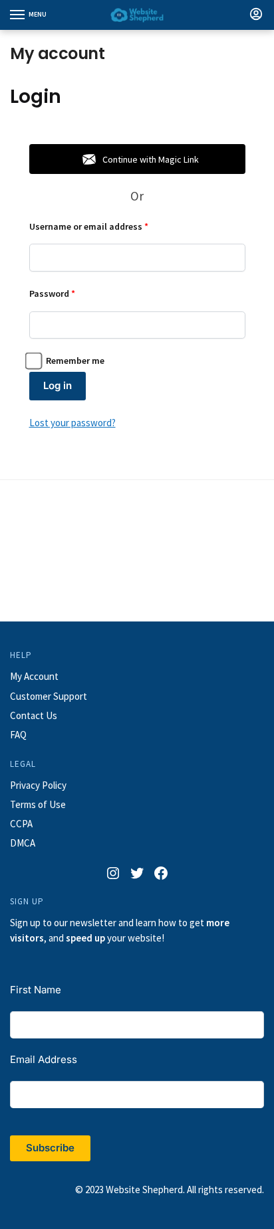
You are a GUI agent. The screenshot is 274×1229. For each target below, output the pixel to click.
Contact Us (33, 715)
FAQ (18, 734)
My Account (34, 676)
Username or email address (106, 226)
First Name (35, 989)
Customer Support (48, 696)
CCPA (21, 823)
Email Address (43, 1059)
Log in (57, 385)
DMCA (22, 843)
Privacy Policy (38, 785)
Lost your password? (72, 422)
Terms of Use (38, 804)
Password (70, 293)
